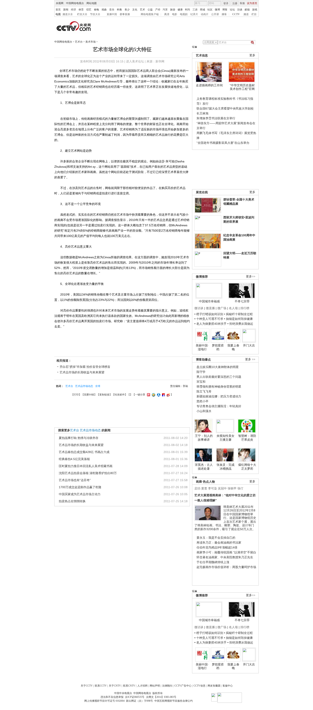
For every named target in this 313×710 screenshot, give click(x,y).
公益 (150, 9)
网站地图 (91, 3)
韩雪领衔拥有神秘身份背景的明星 (219, 386)
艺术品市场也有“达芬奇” (75, 480)
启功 (197, 488)
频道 (246, 14)
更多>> (250, 276)
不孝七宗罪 (242, 301)
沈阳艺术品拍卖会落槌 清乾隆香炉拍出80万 (88, 473)
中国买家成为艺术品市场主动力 (80, 494)
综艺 (88, 9)
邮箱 (247, 9)
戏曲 (104, 9)
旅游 (172, 9)
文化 (134, 9)
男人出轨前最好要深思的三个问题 (219, 376)
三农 (195, 9)
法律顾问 (167, 685)
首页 (58, 9)
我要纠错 (89, 394)
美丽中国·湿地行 (202, 347)
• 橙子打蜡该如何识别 (208, 314)
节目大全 (95, 14)
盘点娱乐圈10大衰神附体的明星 (218, 367)
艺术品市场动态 (84, 386)
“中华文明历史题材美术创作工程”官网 (242, 87)
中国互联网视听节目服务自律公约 (173, 700)
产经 (157, 9)
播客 (224, 14)
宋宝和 (201, 381)
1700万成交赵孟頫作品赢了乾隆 (80, 487)
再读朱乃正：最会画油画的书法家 (219, 542)
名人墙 (233, 308)
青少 (127, 9)
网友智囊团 (214, 685)
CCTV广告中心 (182, 685)
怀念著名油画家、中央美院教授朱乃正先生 (225, 557)
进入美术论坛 (135, 61)
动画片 (204, 14)
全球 (97, 386)
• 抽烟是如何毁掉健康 (238, 318)
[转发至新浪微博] (167, 394)
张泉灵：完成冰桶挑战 (225, 466)
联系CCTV (101, 685)
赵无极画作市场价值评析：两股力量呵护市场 (226, 567)
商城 (202, 9)
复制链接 (104, 394)
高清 (166, 14)
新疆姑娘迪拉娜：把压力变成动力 (219, 396)
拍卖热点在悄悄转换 (72, 501)
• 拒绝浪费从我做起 (240, 323)
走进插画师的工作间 (209, 85)
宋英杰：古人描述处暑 (204, 466)
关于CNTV (115, 685)
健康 (180, 9)
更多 (252, 55)
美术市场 (90, 41)
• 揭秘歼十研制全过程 (238, 314)
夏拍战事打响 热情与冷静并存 (78, 438)
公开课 (215, 14)
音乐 (111, 9)
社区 (209, 9)
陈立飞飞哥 (204, 391)
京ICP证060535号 (134, 697)
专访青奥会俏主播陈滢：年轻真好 (219, 406)
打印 (76, 394)
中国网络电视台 (75, 3)
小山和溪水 (204, 411)
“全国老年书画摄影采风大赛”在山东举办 (223, 142)
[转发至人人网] (158, 394)
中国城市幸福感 (209, 301)
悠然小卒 (202, 401)
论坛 (232, 9)
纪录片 (194, 14)
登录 (225, 3)
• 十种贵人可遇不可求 (209, 318)
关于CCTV (87, 685)
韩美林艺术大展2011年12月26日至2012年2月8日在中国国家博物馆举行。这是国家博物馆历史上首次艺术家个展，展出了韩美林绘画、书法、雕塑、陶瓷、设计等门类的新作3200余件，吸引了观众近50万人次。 (225, 518)
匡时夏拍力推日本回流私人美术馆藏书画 (85, 466)
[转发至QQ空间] (153, 394)
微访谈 (198, 308)
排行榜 (244, 308)
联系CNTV (129, 685)
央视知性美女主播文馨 (225, 437)
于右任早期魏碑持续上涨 (213, 562)
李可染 (212, 488)
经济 (73, 9)
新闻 (65, 9)
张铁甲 (232, 488)
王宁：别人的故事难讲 (204, 437)
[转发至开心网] (148, 394)
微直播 (210, 308)
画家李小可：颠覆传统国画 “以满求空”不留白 (226, 552)
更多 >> (250, 359)
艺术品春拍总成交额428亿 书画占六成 (84, 452)
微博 (217, 9)
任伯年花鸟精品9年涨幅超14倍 (217, 547)
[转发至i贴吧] (163, 394)
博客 (224, 9)
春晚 (96, 9)
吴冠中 (222, 488)
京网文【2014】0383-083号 (161, 697)
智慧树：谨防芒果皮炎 (247, 437)
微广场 (221, 308)
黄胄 (204, 488)
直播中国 (112, 14)
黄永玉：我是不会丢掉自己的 (216, 537)
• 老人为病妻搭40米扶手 (210, 323)
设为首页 (252, 3)
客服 (242, 3)
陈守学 (201, 372)
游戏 (254, 9)
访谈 (239, 9)
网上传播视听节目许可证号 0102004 (104, 700)
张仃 (240, 488)
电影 (174, 14)
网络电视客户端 (150, 14)
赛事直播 (125, 14)
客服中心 (228, 685)
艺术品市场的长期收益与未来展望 (82, 372)
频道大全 (68, 14)
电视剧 (184, 14)
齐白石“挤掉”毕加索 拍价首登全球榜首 (85, 366)
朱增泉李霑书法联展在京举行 (216, 118)
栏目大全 (82, 14)
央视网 (59, 3)
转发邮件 (120, 394)
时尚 (187, 9)
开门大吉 (249, 345)
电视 (58, 14)
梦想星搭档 (218, 347)
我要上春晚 (233, 347)
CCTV (236, 14)
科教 (119, 9)
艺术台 (79, 41)
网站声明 (155, 685)
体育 (81, 9)
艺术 (142, 9)
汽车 (165, 9)
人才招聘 (142, 685)
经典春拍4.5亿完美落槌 (74, 459)
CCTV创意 (199, 685)
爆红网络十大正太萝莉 (247, 466)
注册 (234, 3)
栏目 (254, 14)
